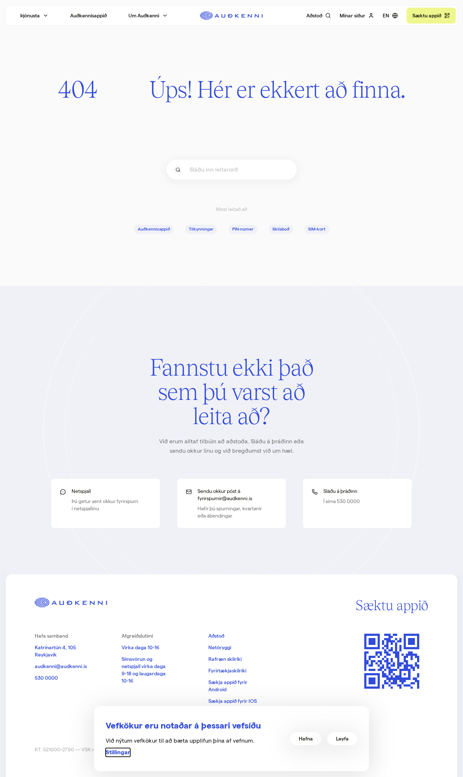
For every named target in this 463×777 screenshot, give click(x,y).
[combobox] (231, 170)
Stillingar (118, 752)
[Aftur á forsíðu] (231, 15)
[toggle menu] (178, 169)
